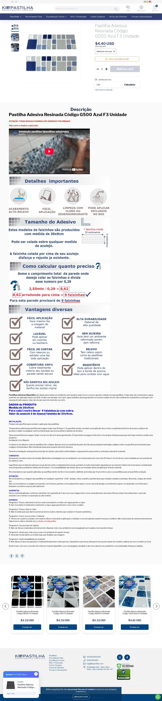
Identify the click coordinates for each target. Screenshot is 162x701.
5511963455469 (94, 657)
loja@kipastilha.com (95, 664)
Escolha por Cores (55, 17)
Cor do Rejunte (100, 46)
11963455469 (92, 660)
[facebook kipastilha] (16, 2)
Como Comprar (98, 17)
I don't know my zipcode (103, 90)
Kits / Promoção (78, 17)
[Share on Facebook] (11, 557)
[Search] (116, 9)
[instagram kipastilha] (12, 2)
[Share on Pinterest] (22, 557)
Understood (81, 697)
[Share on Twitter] (17, 557)
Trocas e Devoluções (141, 17)
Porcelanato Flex (33, 17)
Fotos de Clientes (118, 17)
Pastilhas (15, 17)
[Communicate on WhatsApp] (158, 697)
